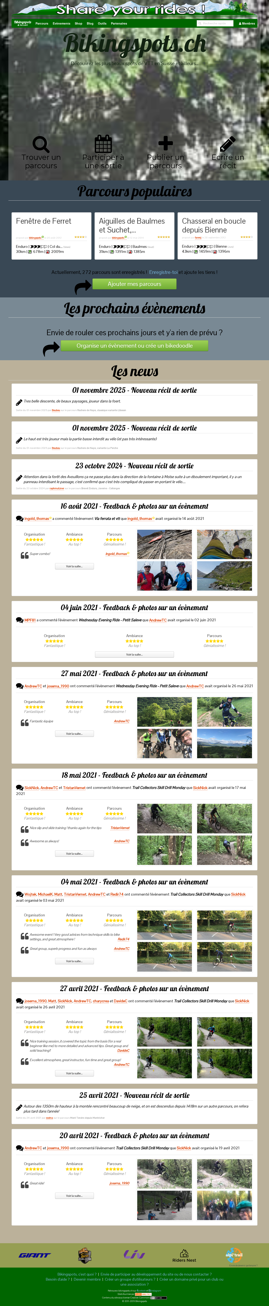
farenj (198, 237)
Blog (90, 23)
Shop (78, 23)
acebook (142, 1290)
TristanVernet (74, 787)
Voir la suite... (74, 566)
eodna (49, 1117)
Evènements (61, 23)
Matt (58, 894)
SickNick (32, 787)
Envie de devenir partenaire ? (243, 1265)
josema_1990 (58, 686)
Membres (248, 23)
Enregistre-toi (163, 272)
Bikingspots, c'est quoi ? (77, 1274)
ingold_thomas (37, 518)
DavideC (120, 1001)
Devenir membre (87, 1279)
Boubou (56, 410)
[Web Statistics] (143, 1294)
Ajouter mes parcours (134, 284)
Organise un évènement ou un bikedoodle (134, 345)
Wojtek (30, 894)
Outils (102, 23)
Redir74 (117, 894)
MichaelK (45, 894)
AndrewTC (158, 620)
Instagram (155, 1290)
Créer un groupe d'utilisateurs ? (130, 1279)
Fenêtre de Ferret (43, 221)
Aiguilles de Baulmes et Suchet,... (132, 225)
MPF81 (30, 620)
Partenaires (119, 23)
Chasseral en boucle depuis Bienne (214, 225)
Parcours (42, 23)
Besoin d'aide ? (58, 1279)
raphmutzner (57, 488)
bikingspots (35, 237)
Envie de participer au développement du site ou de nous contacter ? (156, 1274)
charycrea (101, 1001)
